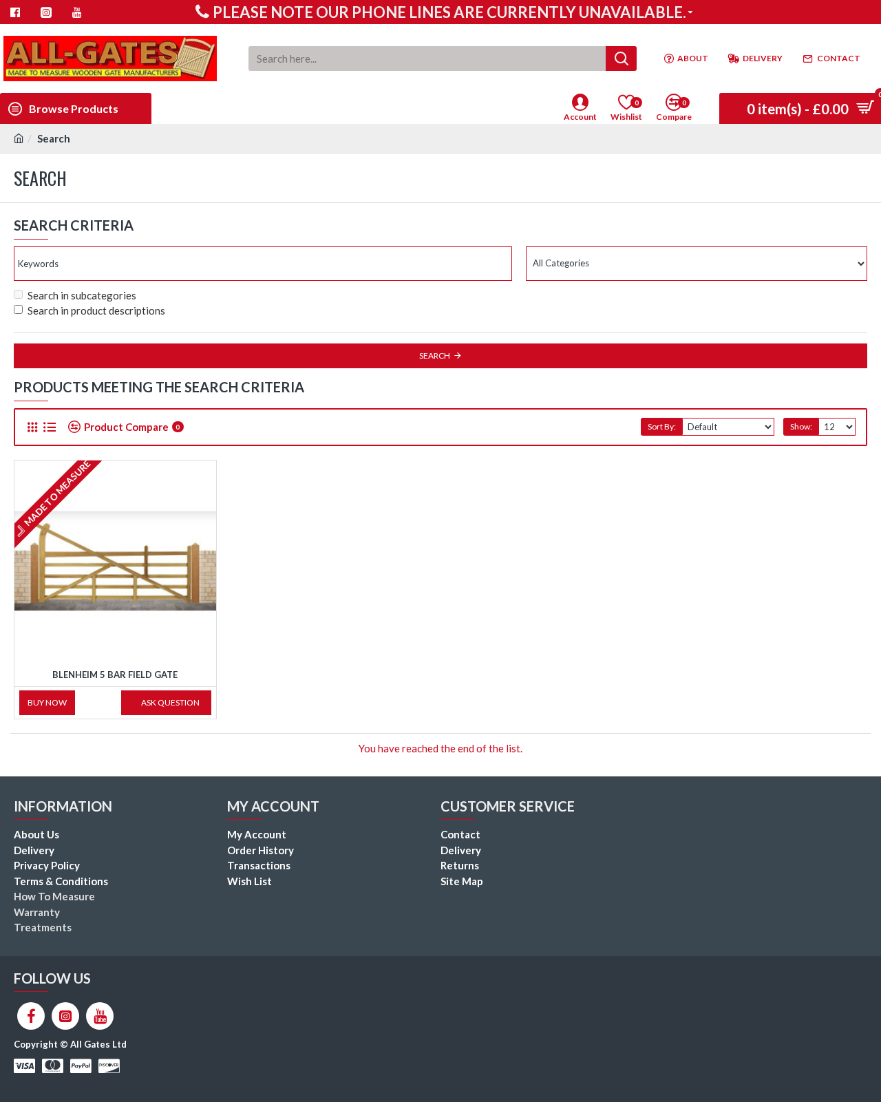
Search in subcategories (82, 295)
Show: (801, 426)
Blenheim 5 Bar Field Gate (115, 674)
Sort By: (662, 426)
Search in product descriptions (96, 310)
